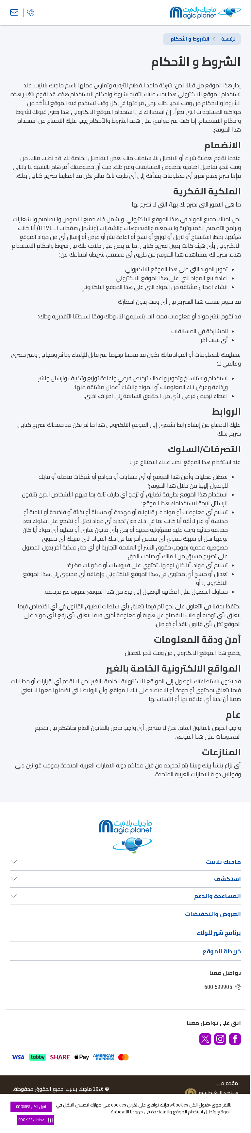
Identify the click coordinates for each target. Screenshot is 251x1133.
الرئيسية (229, 39)
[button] (235, 1039)
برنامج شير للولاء (219, 932)
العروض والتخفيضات (213, 913)
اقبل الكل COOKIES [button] (31, 1107)
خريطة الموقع (221, 951)
